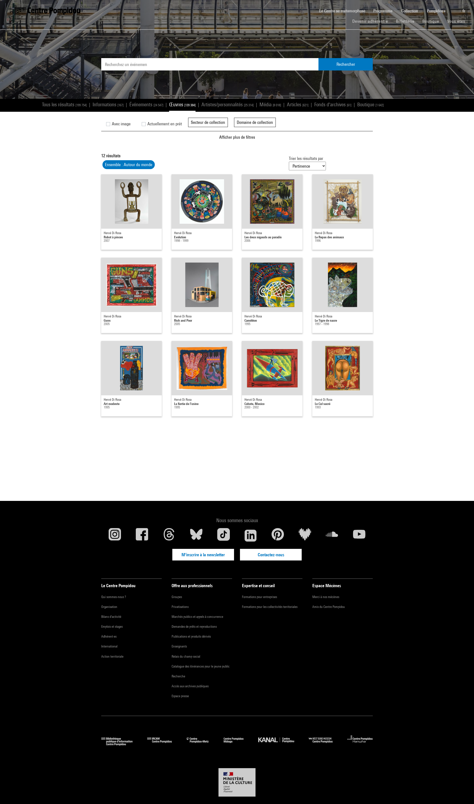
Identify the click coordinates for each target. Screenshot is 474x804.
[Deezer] (304, 535)
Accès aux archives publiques (190, 686)
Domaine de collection (255, 122)
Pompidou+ (437, 10)
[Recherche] (455, 8)
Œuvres (182, 104)
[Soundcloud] (332, 535)
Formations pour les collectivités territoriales (269, 607)
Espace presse (180, 696)
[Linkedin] (250, 535)
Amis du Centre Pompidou (328, 607)
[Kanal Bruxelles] (279, 744)
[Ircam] (163, 744)
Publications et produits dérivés (191, 636)
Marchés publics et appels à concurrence (197, 617)
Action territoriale (112, 656)
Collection (410, 10)
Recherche (178, 676)
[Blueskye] (196, 535)
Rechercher (345, 64)
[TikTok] (223, 535)
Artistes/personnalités (227, 104)
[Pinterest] (277, 535)
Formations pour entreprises (259, 597)
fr (464, 10)
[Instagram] (114, 535)
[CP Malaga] (237, 744)
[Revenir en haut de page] (462, 792)
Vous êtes (456, 21)
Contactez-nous (271, 554)
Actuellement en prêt (164, 123)
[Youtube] (359, 535)
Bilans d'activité (111, 617)
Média (270, 104)
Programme (383, 10)
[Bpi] (120, 744)
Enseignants (179, 646)
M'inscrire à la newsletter (203, 554)
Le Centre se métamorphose (344, 10)
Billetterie (405, 21)
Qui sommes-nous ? (113, 597)
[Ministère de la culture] (237, 782)
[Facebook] (142, 535)
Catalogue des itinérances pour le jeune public (201, 666)
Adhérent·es (109, 636)
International (109, 646)
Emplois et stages (112, 626)
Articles (297, 104)
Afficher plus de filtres (237, 137)
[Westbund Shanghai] (324, 744)
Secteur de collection (208, 122)
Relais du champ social (186, 656)
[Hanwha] (360, 744)
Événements (146, 104)
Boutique (432, 21)
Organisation (109, 607)
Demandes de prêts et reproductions (194, 626)
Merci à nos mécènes (325, 597)
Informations (108, 104)
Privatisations (180, 607)
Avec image (121, 123)
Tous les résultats (64, 104)
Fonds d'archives (332, 104)
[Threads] (169, 535)
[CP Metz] (201, 744)
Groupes (177, 597)
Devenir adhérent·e (372, 21)
